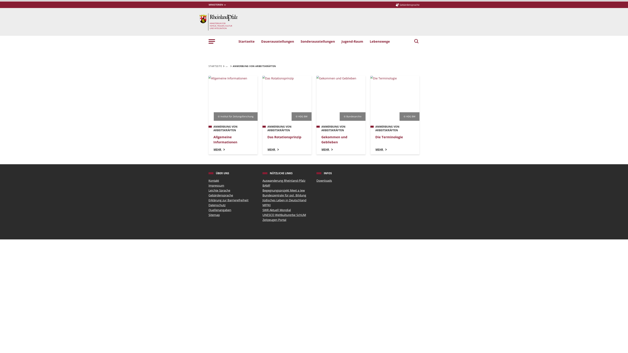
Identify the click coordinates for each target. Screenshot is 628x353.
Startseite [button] (246, 41)
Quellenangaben (220, 210)
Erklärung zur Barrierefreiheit (228, 200)
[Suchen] (416, 41)
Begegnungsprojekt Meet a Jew (283, 190)
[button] (212, 41)
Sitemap (214, 215)
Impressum (216, 185)
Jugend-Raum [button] (352, 41)
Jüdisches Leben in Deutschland (284, 200)
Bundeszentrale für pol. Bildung (284, 195)
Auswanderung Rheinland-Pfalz (283, 181)
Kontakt (214, 181)
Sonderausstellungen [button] (318, 41)
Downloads (324, 181)
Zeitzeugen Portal (274, 220)
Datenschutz (217, 205)
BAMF (266, 185)
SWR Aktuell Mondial (276, 210)
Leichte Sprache (219, 190)
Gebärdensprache (221, 195)
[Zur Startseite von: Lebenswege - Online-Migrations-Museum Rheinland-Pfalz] (218, 22)
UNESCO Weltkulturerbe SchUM (284, 215)
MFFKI (266, 205)
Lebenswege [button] (380, 41)
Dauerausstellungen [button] (277, 41)
